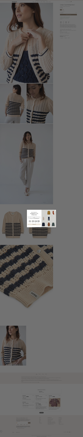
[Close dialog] (55, 210)
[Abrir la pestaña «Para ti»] (1, 431)
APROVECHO (34, 224)
